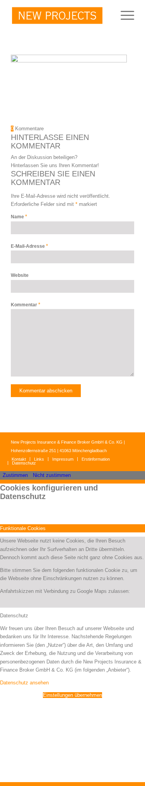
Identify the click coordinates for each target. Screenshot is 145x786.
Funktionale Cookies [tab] (23, 528)
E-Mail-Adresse (29, 246)
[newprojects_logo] (60, 15)
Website (20, 275)
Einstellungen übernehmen (72, 695)
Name (19, 216)
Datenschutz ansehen (24, 683)
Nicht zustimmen (52, 475)
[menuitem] (123, 15)
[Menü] (123, 15)
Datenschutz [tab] (14, 615)
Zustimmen (15, 475)
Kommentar (25, 304)
